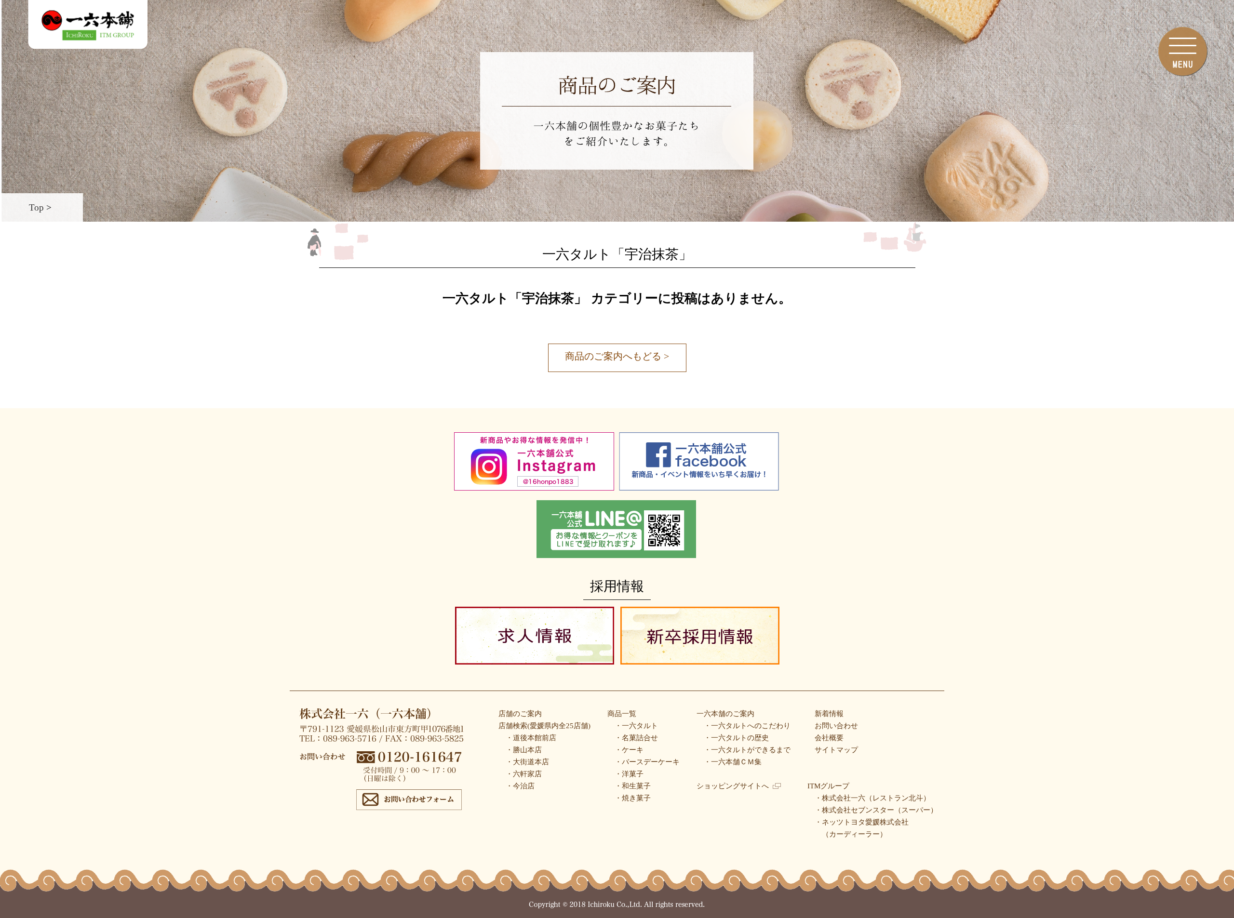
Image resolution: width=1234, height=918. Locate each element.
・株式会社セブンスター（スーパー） (876, 810)
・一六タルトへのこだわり (747, 726)
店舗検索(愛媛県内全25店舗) (544, 726)
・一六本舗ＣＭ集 (733, 762)
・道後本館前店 (531, 738)
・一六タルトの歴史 (736, 738)
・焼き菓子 (633, 798)
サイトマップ (836, 750)
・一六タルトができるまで (747, 750)
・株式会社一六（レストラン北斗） (872, 798)
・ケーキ (629, 750)
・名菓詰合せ (636, 738)
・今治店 (520, 786)
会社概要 (829, 738)
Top (36, 207)
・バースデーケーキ (647, 762)
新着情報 (829, 714)
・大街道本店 (527, 762)
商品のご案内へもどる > (617, 356)
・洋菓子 (629, 774)
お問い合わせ (836, 726)
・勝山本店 (524, 750)
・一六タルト (636, 726)
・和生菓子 (633, 786)
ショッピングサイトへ (733, 786)
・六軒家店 (524, 774)
